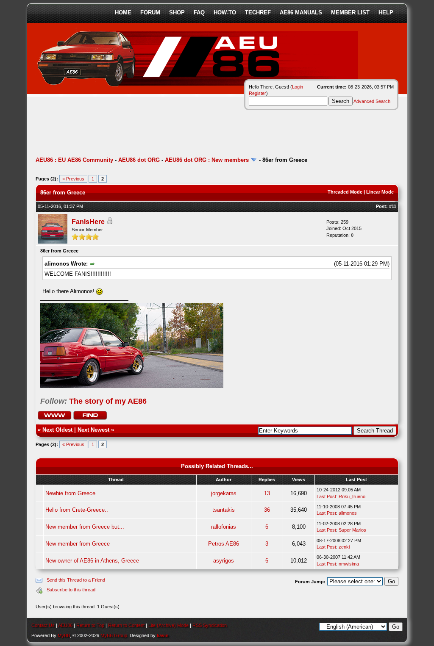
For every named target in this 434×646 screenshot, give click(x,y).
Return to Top (90, 625)
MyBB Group (113, 635)
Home (123, 12)
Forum (150, 12)
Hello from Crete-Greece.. (76, 510)
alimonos (348, 513)
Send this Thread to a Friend (76, 579)
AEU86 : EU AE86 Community (74, 160)
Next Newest (93, 430)
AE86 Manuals (301, 12)
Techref (258, 12)
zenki (344, 546)
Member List (350, 12)
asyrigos (223, 560)
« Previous (73, 178)
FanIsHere (88, 221)
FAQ (199, 12)
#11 (392, 206)
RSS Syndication (209, 625)
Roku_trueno (352, 496)
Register (257, 93)
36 (267, 510)
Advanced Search (371, 101)
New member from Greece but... (84, 527)
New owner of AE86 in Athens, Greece (92, 560)
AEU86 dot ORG (139, 160)
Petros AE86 (223, 544)
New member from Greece (77, 544)
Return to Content (126, 625)
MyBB (64, 635)
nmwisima (349, 563)
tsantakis (223, 510)
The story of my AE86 (108, 401)
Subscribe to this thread (71, 589)
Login (297, 86)
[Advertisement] (190, 129)
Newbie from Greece (70, 493)
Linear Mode (380, 191)
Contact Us (43, 625)
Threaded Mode (345, 191)
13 (267, 493)
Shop (177, 12)
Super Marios (352, 529)
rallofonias (223, 527)
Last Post (326, 496)
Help (385, 12)
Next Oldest (57, 430)
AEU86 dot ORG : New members (207, 160)
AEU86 (65, 625)
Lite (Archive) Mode (168, 625)
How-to (225, 12)
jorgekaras (223, 493)
